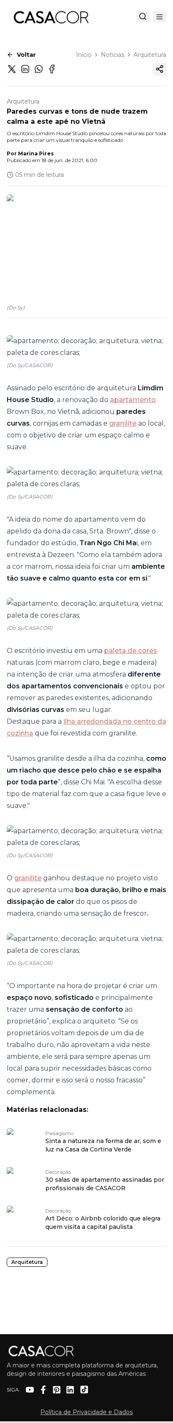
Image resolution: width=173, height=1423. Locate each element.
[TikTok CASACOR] (84, 1389)
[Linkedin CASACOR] (70, 1390)
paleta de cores (130, 651)
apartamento (133, 400)
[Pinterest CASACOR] (56, 1390)
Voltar (26, 55)
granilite (122, 423)
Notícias (112, 55)
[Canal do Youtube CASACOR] (30, 1390)
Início (84, 55)
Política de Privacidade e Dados (86, 1412)
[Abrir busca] (142, 16)
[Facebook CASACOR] (43, 1390)
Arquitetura (150, 55)
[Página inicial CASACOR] (51, 17)
